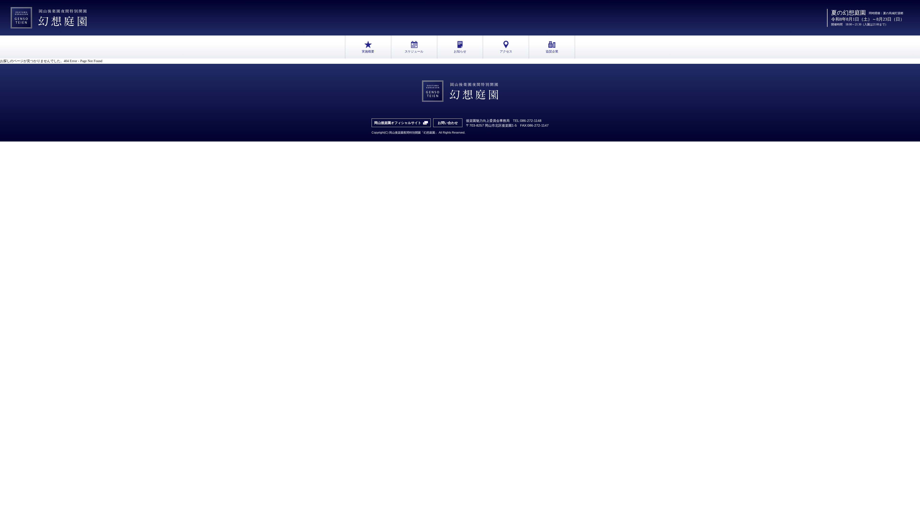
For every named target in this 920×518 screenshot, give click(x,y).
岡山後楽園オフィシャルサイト (397, 123)
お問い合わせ (448, 123)
